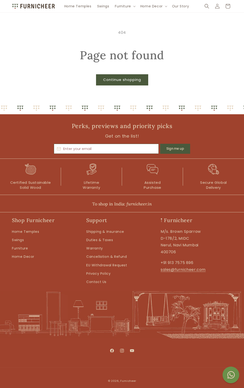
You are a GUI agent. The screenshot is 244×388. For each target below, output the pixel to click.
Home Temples (25, 231)
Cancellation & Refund (106, 256)
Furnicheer (128, 381)
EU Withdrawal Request (106, 265)
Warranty (94, 248)
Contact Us (96, 281)
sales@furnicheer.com (183, 269)
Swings (18, 240)
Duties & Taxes (99, 240)
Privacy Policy (98, 273)
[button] (124, 6)
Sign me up (175, 148)
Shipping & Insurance (105, 231)
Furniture (20, 248)
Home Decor (23, 256)
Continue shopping (122, 79)
